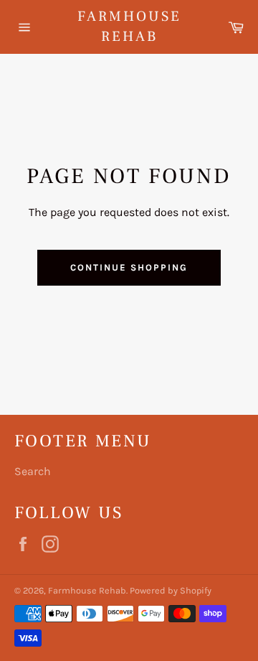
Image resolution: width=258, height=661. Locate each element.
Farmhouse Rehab (129, 26)
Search (32, 471)
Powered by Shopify (170, 590)
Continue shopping (128, 267)
